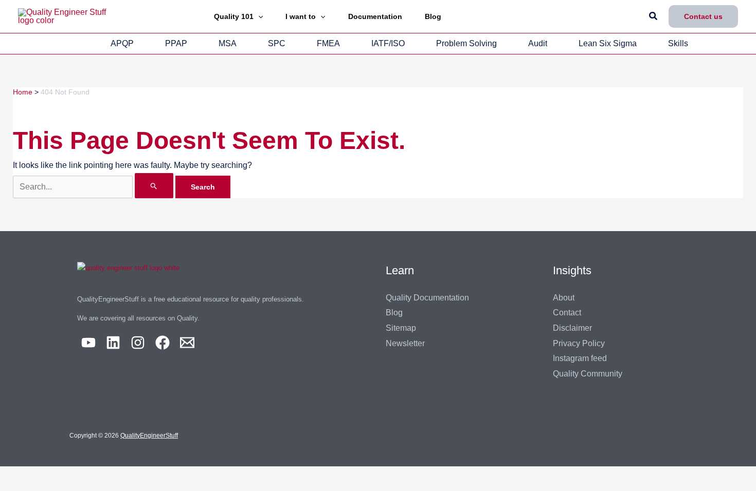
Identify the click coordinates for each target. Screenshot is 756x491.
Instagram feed (580, 358)
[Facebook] (162, 342)
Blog (394, 312)
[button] (258, 16)
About (563, 297)
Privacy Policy (579, 343)
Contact (567, 312)
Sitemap (401, 328)
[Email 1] (187, 342)
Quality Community (587, 373)
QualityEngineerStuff (149, 435)
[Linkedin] (113, 342)
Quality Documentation (427, 297)
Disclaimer (572, 328)
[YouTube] (88, 342)
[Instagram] (138, 342)
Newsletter (405, 343)
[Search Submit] (154, 185)
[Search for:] (94, 186)
